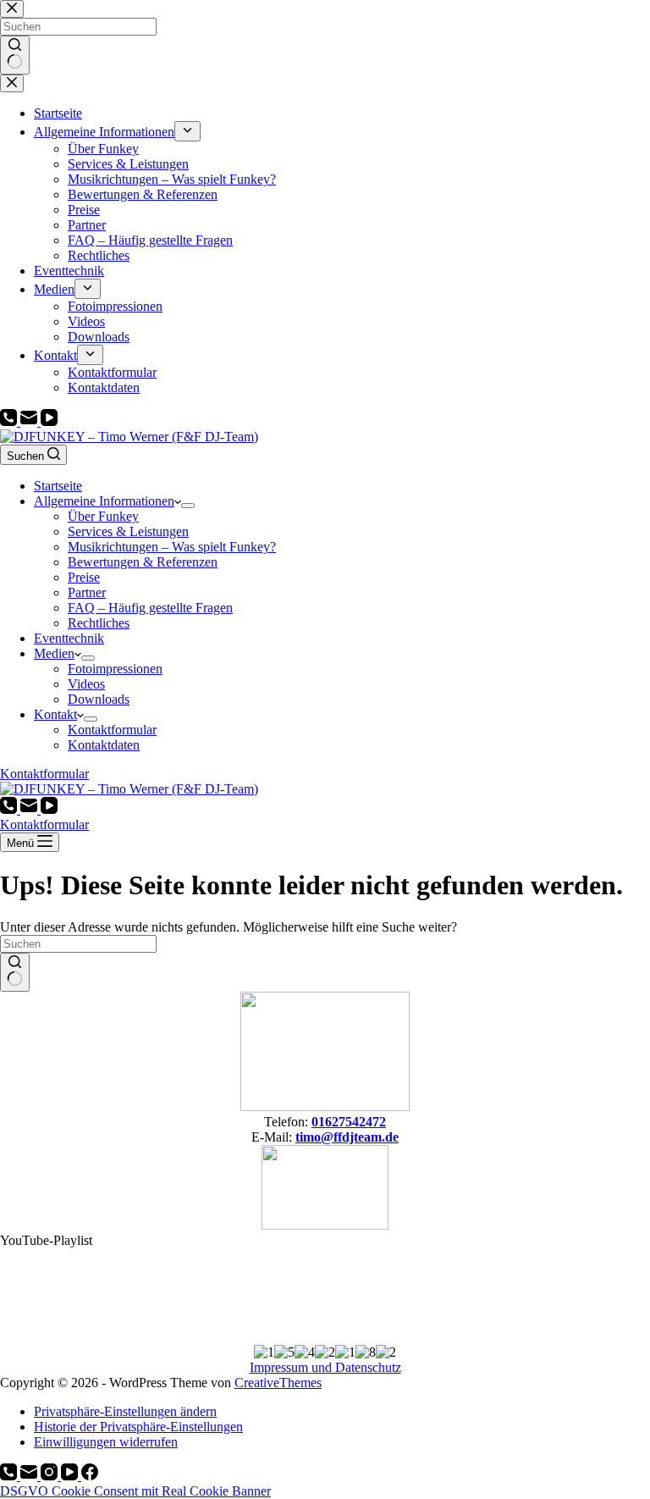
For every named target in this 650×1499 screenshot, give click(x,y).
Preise (84, 577)
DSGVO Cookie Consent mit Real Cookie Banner (135, 1491)
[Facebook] (89, 1476)
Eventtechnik (69, 638)
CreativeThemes (278, 1382)
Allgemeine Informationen (104, 501)
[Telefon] (10, 421)
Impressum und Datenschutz (325, 1367)
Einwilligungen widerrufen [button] (106, 1442)
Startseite (58, 485)
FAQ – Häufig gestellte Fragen (150, 607)
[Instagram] (51, 1476)
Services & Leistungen (128, 531)
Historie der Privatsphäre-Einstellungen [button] (138, 1426)
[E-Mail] (30, 421)
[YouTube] (49, 421)
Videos (86, 684)
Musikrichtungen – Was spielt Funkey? (172, 546)
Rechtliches (98, 623)
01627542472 (348, 1122)
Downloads (98, 699)
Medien (54, 653)
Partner (87, 592)
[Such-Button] (15, 972)
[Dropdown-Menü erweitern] (188, 505)
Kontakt (55, 714)
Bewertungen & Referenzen (143, 562)
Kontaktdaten (104, 745)
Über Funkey (103, 516)
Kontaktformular (112, 729)
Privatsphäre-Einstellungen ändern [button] (125, 1411)
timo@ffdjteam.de (347, 1137)
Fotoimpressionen (115, 668)
